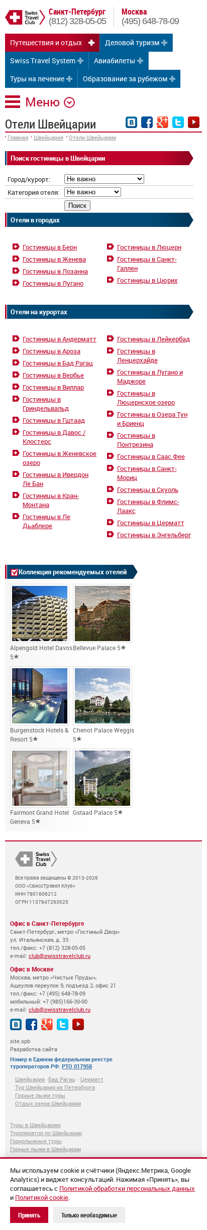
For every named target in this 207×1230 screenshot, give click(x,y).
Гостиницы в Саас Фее (151, 456)
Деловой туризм (132, 42)
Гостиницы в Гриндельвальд (46, 404)
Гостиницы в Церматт (150, 522)
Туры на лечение (37, 78)
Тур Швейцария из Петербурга (55, 1087)
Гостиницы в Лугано (53, 283)
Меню (42, 101)
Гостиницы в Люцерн (149, 247)
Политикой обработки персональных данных (127, 1188)
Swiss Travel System (42, 60)
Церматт (92, 1079)
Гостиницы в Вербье (53, 375)
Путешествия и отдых (46, 42)
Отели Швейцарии (92, 137)
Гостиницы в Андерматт (59, 338)
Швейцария (48, 137)
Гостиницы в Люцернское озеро (146, 398)
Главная (18, 137)
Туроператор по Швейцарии (46, 1133)
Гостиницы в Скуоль (147, 489)
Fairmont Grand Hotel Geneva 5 (39, 816)
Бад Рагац (61, 1079)
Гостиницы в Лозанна (55, 271)
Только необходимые (89, 1214)
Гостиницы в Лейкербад (153, 338)
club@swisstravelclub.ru (59, 955)
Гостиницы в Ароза (51, 350)
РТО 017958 (77, 1066)
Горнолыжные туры (36, 1141)
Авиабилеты (114, 60)
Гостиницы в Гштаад (54, 420)
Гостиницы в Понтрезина (136, 440)
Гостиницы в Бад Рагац (58, 362)
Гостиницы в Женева (54, 259)
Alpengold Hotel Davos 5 (41, 652)
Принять (29, 1214)
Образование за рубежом (125, 78)
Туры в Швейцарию (35, 1125)
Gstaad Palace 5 (95, 812)
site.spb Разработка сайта (33, 1045)
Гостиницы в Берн (50, 247)
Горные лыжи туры (40, 1095)
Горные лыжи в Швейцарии (45, 1149)
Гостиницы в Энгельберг (154, 534)
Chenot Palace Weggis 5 (103, 734)
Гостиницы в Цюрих (147, 280)
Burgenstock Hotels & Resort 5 (39, 734)
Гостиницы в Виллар (53, 387)
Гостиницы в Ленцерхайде (137, 355)
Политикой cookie (41, 1197)
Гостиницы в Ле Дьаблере (46, 521)
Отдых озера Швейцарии (48, 1103)
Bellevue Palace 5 (97, 648)
